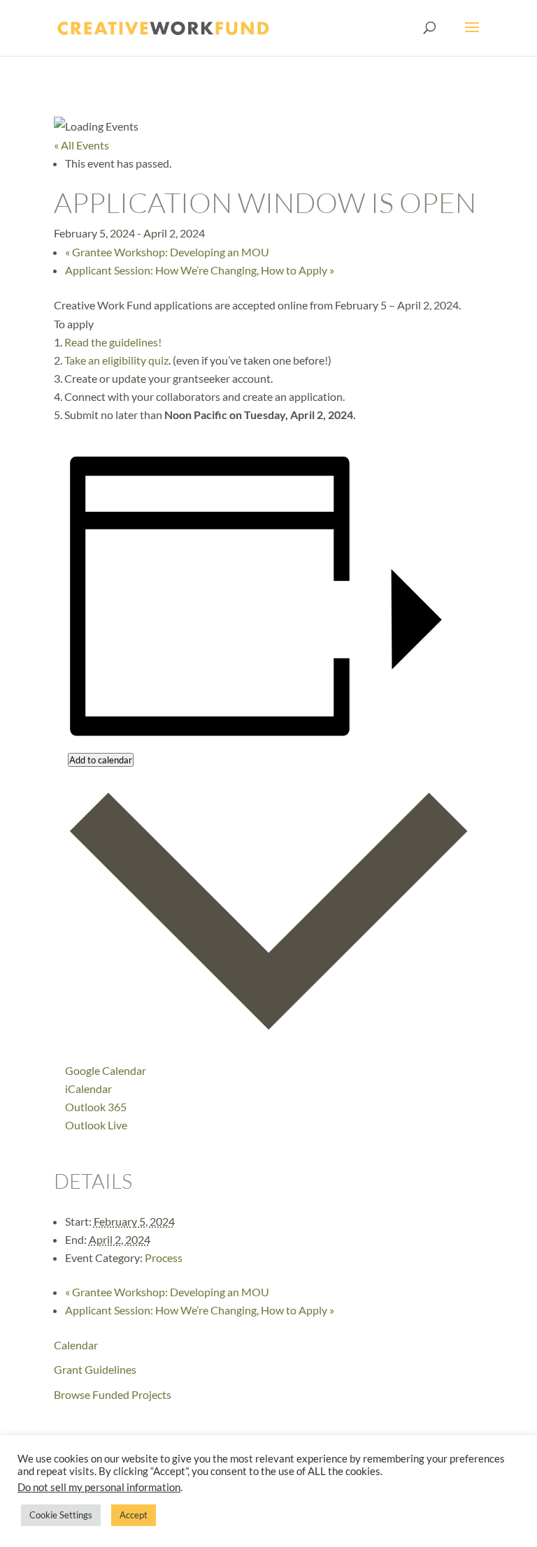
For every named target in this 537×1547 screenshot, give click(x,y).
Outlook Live (96, 1124)
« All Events (81, 145)
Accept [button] (134, 1514)
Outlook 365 (96, 1106)
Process (163, 1257)
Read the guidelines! (113, 342)
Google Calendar (105, 1070)
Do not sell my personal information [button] (98, 1487)
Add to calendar (100, 759)
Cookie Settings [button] (60, 1514)
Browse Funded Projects (112, 1394)
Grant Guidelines (95, 1369)
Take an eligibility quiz (116, 360)
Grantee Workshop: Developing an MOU (167, 251)
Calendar (76, 1344)
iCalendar (88, 1088)
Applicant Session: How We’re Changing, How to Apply (199, 270)
